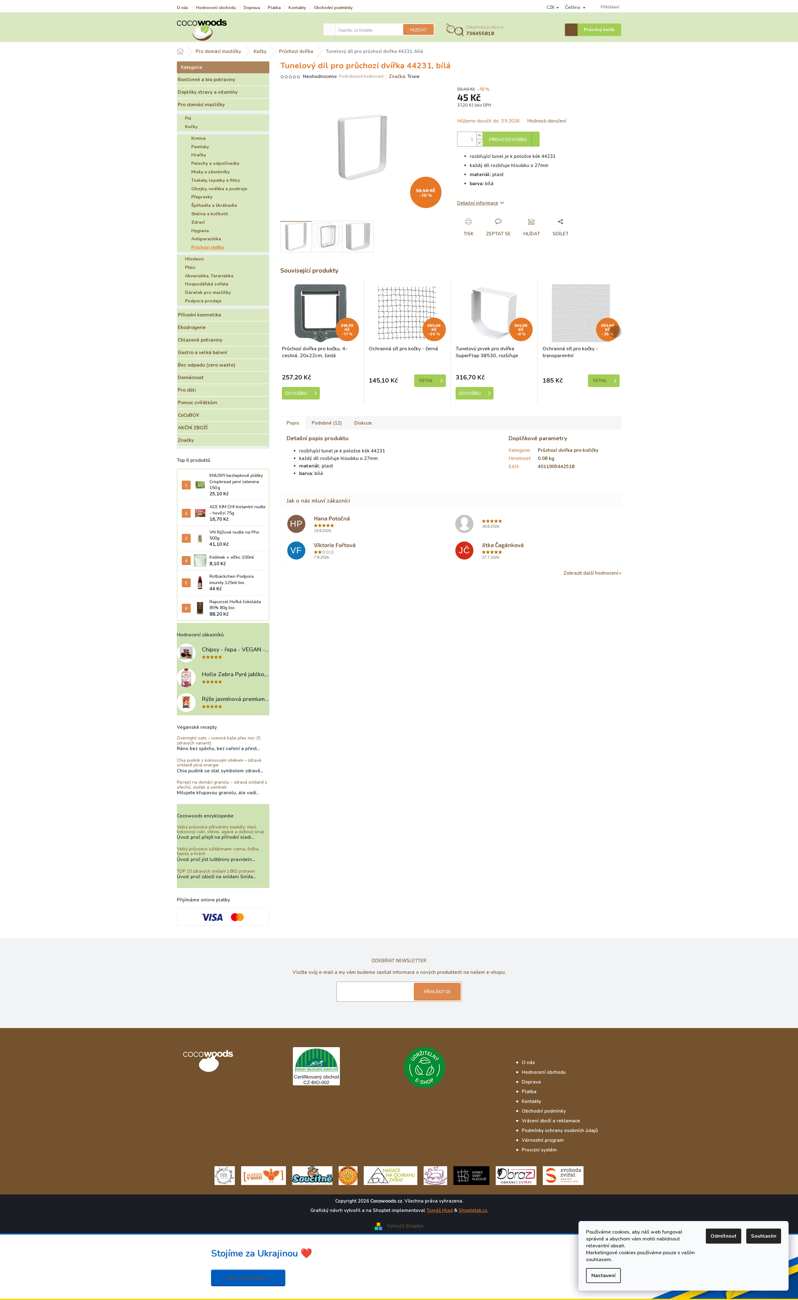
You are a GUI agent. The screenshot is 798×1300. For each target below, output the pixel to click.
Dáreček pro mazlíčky (208, 292)
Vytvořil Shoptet (405, 1226)
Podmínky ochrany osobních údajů (560, 1130)
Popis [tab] (293, 423)
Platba (274, 8)
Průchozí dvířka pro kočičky (568, 450)
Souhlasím (763, 1236)
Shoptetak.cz (473, 1210)
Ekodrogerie (192, 327)
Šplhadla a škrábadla (214, 205)
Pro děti (187, 390)
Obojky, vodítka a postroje (219, 189)
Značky (186, 440)
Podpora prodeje (203, 301)
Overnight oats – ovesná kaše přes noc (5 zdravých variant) (218, 740)
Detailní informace (477, 203)
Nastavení (603, 1275)
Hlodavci (194, 259)
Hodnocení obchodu (216, 8)
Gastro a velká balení (202, 352)
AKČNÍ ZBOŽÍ (193, 428)
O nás (182, 8)
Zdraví (198, 222)
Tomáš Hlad (439, 1210)
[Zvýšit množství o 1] (479, 135)
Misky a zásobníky (210, 172)
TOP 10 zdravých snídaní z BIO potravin (216, 871)
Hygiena (200, 231)
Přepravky (201, 197)
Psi (188, 118)
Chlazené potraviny (200, 340)
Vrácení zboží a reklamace (551, 1121)
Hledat (418, 30)
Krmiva (198, 138)
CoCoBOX (188, 415)
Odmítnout (724, 1236)
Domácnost (191, 377)
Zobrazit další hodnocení (590, 573)
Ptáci (190, 267)
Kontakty (297, 8)
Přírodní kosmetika (199, 315)
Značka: (404, 76)
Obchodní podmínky (333, 8)
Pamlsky (200, 147)
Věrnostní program (543, 1140)
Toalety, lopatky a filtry (215, 180)
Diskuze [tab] (363, 423)
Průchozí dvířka (207, 247)
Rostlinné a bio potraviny (206, 79)
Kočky (191, 127)
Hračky (198, 155)
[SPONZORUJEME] (348, 1175)
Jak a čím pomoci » (248, 1278)
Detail (426, 381)
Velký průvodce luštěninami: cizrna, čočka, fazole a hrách (218, 851)
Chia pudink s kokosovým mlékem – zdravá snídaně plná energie (219, 763)
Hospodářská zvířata (206, 284)
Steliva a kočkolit (209, 214)
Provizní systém (539, 1150)
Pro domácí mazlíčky (201, 105)
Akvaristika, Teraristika (209, 276)
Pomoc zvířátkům (197, 402)
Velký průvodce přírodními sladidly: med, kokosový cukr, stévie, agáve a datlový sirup (220, 829)
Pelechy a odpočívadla (215, 163)
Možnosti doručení (546, 121)
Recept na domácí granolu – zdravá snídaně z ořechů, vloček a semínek (222, 785)
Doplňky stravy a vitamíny (208, 92)
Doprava (252, 8)
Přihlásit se (437, 991)
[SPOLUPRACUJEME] (263, 1175)
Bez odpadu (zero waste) (206, 365)
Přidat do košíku (508, 140)
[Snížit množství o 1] (479, 142)
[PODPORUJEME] (224, 1175)
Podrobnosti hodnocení (361, 77)
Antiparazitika (206, 239)
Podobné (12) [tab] (327, 423)
